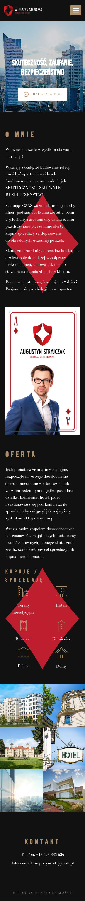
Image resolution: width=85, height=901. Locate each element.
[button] (21, 705)
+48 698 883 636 (50, 854)
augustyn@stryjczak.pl (54, 863)
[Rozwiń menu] (75, 10)
